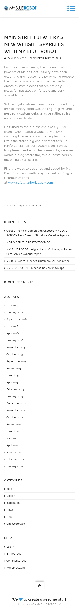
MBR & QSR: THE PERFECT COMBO (28, 242)
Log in (10, 546)
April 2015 (12, 382)
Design (10, 495)
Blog (9, 488)
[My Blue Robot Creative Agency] (20, 8)
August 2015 (14, 368)
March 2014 (13, 452)
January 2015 (14, 396)
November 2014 (16, 410)
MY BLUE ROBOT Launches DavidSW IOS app (35, 268)
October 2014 (14, 417)
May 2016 (12, 326)
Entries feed (13, 553)
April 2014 (12, 445)
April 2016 (12, 333)
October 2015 (14, 354)
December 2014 (16, 403)
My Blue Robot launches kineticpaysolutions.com (37, 261)
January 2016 (14, 340)
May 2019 (12, 305)
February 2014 (15, 459)
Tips (9, 516)
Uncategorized (15, 523)
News (9, 509)
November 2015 (16, 347)
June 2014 (12, 431)
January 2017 (14, 312)
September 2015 (16, 361)
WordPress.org (15, 567)
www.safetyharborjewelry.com (30, 182)
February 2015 (15, 389)
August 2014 (14, 424)
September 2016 (16, 319)
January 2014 (14, 466)
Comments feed (16, 560)
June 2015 (12, 375)
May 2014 (12, 438)
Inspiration (13, 502)
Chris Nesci (19, 58)
